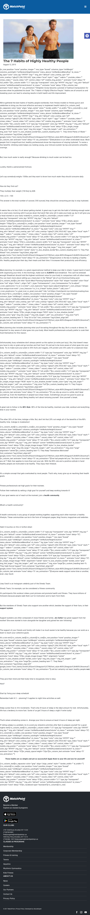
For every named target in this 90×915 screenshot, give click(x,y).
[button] (87, 36)
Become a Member (10, 805)
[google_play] (10, 819)
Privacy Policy (20, 909)
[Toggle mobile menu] (85, 6)
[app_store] (9, 813)
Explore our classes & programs (15, 808)
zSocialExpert (37, 909)
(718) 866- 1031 (8, 839)
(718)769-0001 (8, 832)
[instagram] (81, 912)
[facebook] (77, 912)
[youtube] (86, 912)
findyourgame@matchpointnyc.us (15, 834)
